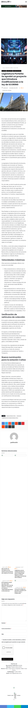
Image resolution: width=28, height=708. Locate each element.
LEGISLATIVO (9, 70)
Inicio (3, 67)
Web (3, 634)
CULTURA (16, 67)
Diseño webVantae (14, 695)
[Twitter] (13, 702)
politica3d (6, 88)
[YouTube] (15, 702)
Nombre (4, 623)
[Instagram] (17, 702)
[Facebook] (11, 702)
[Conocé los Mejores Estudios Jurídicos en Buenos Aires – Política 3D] (21, 583)
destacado (19, 415)
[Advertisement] (14, 23)
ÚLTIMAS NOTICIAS (17, 70)
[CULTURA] (6, 2)
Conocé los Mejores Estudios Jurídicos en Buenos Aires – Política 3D (20, 591)
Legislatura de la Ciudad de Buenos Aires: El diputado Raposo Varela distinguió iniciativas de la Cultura (20, 574)
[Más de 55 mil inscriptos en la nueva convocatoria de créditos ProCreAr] (7, 510)
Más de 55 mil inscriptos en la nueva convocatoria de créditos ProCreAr (7, 571)
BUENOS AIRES (9, 67)
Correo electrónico (6, 628)
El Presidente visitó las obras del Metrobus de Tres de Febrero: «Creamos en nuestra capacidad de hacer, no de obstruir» (7, 587)
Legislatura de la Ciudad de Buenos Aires (10, 417)
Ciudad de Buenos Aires (10, 415)
